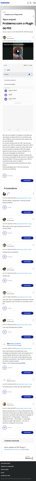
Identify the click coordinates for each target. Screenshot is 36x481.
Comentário (27, 180)
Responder (27, 212)
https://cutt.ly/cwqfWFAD (17, 363)
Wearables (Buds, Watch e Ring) (23, 41)
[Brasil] (5, 2)
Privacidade (5, 469)
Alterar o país (5, 475)
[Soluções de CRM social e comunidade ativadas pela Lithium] (29, 457)
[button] (30, 37)
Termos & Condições (7, 466)
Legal (2, 472)
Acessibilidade (5, 463)
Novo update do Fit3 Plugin (14, 447)
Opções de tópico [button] (30, 16)
